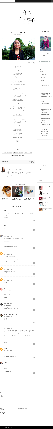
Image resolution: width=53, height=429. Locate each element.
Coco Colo (6, 252)
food (39, 178)
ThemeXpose (8, 427)
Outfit (23, 155)
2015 (41, 68)
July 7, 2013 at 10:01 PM (8, 316)
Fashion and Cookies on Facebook (10, 296)
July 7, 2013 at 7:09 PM (7, 305)
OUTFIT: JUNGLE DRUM (45, 89)
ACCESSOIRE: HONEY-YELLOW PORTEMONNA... (4, 199)
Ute (5, 210)
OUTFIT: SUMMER (44, 133)
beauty (40, 176)
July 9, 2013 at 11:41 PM (8, 328)
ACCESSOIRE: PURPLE (45, 135)
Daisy (5, 362)
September (43, 77)
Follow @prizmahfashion (22, 408)
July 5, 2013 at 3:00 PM (8, 211)
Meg (5, 225)
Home (1, 408)
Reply (34, 220)
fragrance (40, 180)
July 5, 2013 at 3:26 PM (8, 226)
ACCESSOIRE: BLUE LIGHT (46, 118)
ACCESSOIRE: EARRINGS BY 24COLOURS (29, 199)
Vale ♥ (5, 288)
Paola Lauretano (8, 303)
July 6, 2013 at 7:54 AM (8, 280)
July (41, 80)
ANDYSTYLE (6, 278)
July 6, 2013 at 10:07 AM (8, 290)
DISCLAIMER (2, 412)
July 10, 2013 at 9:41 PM (8, 364)
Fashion (20, 155)
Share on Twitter (19, 152)
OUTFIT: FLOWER (44, 122)
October (42, 75)
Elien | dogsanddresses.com (11, 314)
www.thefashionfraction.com (10, 354)
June (42, 137)
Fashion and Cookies (8, 294)
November (43, 74)
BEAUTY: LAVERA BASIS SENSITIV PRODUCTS (46, 204)
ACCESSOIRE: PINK (44, 112)
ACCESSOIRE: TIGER (45, 120)
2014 (41, 69)
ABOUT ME (2, 409)
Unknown (9, 167)
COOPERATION (3, 411)
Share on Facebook (8, 152)
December (43, 72)
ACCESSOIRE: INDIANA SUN (46, 91)
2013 (41, 71)
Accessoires (16, 155)
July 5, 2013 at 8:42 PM (8, 254)
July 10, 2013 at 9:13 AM (8, 350)
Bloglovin (6, 297)
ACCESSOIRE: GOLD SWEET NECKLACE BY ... (17, 199)
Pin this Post (29, 152)
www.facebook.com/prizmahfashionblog (20, 142)
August (42, 79)
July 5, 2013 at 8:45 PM (8, 269)
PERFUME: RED (44, 107)
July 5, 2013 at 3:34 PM (8, 236)
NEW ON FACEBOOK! (45, 131)
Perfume (40, 173)
